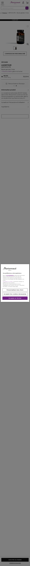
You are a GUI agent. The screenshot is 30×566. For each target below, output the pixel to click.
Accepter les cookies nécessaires (15, 294)
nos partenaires (10, 275)
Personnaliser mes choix (15, 290)
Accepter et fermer (15, 298)
